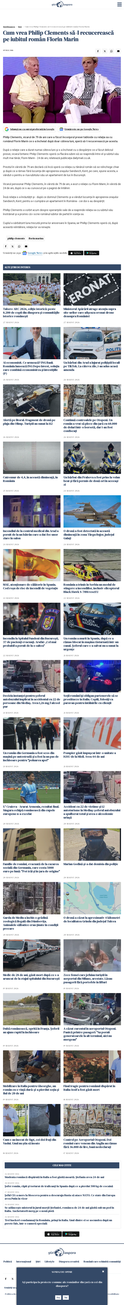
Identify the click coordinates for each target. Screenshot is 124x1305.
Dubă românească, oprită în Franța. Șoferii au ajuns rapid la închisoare (31, 1030)
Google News (35, 253)
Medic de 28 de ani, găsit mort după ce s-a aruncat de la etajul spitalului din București (31, 976)
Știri (20, 27)
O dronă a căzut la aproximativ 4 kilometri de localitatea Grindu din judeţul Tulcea (92, 919)
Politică (7, 1261)
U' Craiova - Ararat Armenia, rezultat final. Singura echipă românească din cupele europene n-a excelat (31, 810)
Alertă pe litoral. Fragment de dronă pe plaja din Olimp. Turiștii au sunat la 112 (29, 421)
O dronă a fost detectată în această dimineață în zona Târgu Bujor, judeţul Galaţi (89, 534)
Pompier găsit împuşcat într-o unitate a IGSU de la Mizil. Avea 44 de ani (90, 754)
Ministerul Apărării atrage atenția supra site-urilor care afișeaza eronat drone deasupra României (90, 312)
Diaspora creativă (69, 1261)
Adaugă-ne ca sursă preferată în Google (32, 129)
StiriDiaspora (9, 27)
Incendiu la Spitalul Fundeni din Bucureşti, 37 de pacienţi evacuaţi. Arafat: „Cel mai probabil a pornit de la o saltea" (31, 642)
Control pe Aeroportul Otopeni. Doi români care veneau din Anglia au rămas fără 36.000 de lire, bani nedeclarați (90, 1143)
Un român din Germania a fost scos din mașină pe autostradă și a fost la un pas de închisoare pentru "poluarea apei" (31, 756)
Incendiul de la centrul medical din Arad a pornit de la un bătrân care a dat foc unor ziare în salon (31, 534)
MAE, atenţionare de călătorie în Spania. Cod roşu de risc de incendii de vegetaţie (30, 586)
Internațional (23, 1261)
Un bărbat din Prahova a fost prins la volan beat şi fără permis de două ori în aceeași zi (92, 480)
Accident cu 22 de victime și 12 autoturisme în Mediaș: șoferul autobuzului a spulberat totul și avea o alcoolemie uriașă (92, 812)
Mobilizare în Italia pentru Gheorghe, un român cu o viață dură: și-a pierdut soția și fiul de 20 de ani (31, 1089)
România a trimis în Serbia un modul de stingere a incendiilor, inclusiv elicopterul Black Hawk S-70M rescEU (91, 588)
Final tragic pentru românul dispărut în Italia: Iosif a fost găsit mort (89, 1087)
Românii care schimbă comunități (102, 1261)
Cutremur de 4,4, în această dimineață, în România (30, 479)
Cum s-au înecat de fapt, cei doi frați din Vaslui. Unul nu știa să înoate (29, 1141)
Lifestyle (49, 1261)
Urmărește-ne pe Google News (82, 129)
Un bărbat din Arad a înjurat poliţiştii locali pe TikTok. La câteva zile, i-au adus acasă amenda (92, 366)
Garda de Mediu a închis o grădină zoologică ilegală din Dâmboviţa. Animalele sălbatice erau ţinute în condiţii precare (30, 923)
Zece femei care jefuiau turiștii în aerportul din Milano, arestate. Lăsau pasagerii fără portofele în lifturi (88, 978)
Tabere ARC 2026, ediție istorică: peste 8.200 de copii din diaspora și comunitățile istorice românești (31, 312)
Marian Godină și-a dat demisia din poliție (91, 864)
